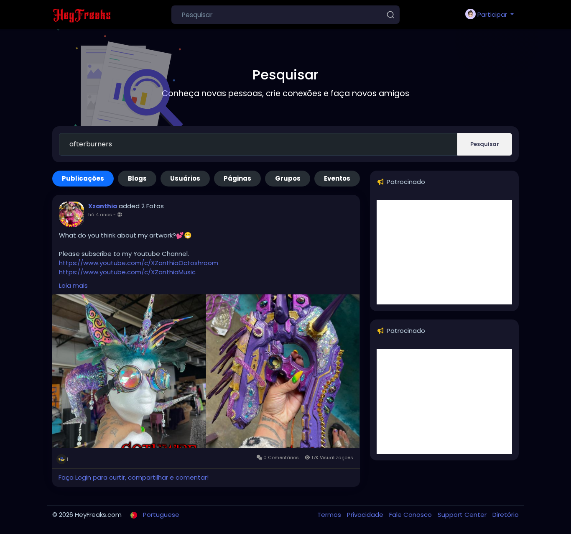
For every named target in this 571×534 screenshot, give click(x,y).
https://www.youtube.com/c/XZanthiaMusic (127, 272)
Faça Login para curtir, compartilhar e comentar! (134, 477)
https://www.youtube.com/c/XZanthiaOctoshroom (138, 262)
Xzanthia (102, 206)
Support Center (463, 514)
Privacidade (366, 514)
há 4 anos (100, 214)
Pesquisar (484, 144)
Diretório (505, 514)
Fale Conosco (411, 514)
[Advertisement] (444, 252)
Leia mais (73, 285)
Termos (330, 514)
